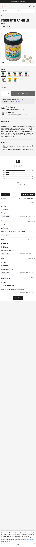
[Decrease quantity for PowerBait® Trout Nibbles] (3, 94)
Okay (18, 544)
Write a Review (29, 195)
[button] (5, 26)
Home (3, 16)
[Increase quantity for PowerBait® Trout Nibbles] (8, 94)
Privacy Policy (30, 539)
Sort (20, 198)
